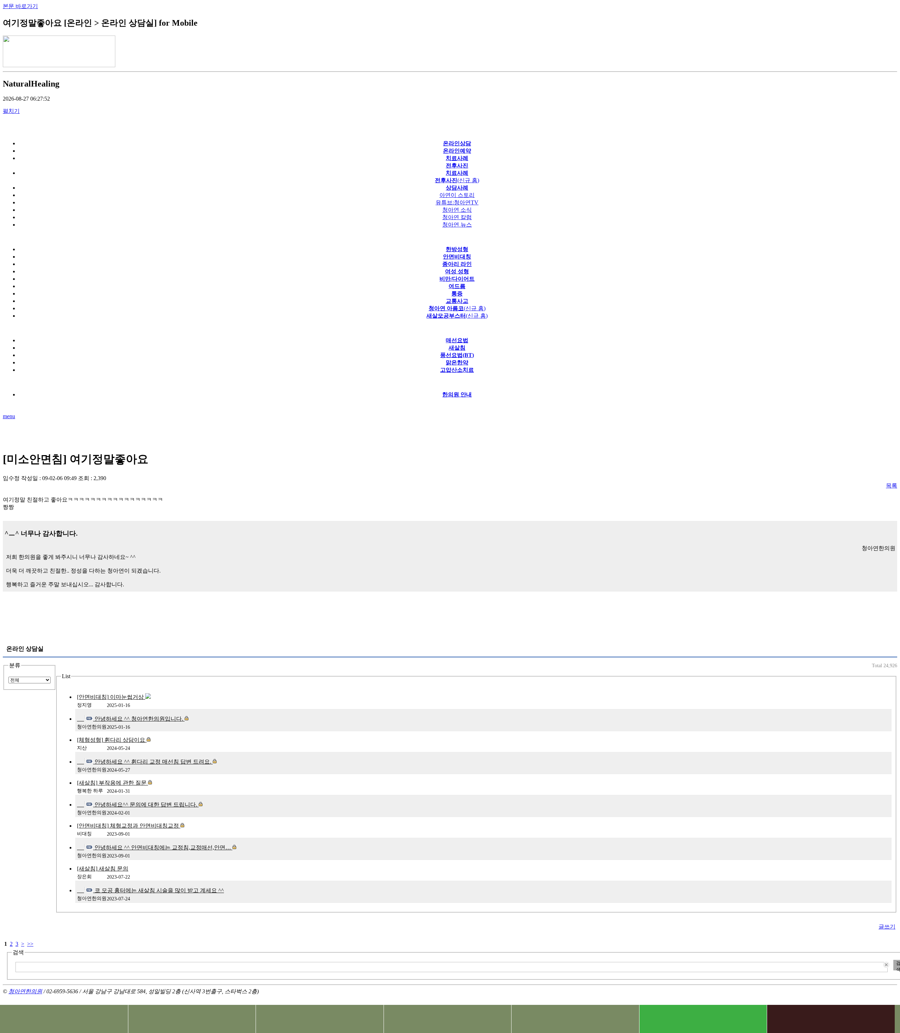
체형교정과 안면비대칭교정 (128, 826)
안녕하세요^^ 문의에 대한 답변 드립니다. (146, 805)
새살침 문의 (102, 869)
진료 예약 (575, 1019)
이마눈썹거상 (111, 697)
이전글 (13, 434)
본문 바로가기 (20, 6)
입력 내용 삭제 (886, 965)
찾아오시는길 (192, 1019)
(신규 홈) (457, 308)
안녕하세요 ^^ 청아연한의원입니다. (139, 719)
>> (30, 944)
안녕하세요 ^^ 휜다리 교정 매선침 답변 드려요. (153, 762)
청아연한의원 (25, 991)
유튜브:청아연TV (457, 202)
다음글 (886, 434)
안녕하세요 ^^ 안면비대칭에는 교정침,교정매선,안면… (162, 847)
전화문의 (64, 1019)
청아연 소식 (457, 210)
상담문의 (448, 1019)
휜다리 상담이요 (112, 740)
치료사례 (320, 1019)
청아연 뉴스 (457, 225)
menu (9, 416)
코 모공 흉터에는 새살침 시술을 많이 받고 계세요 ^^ (158, 890)
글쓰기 (887, 927)
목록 (891, 486)
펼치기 (11, 111)
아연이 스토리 (457, 195)
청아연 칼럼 (457, 217)
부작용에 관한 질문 (112, 783)
